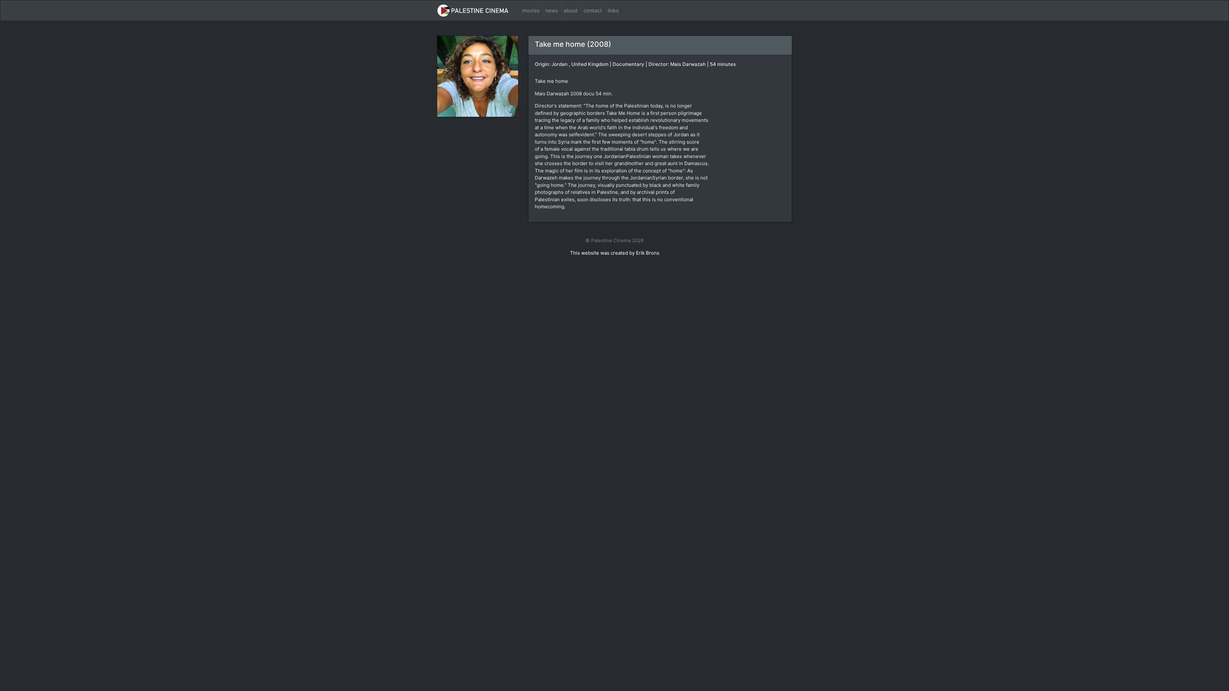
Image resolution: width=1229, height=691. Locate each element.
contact (592, 10)
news (551, 10)
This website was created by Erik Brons (614, 253)
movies (531, 10)
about (571, 10)
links (613, 10)
